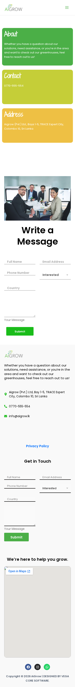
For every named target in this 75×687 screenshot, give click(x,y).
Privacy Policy (37, 446)
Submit (20, 331)
